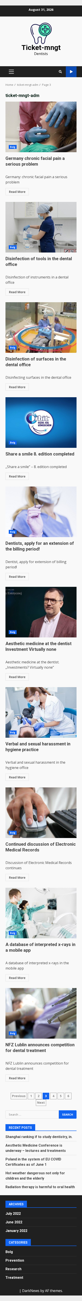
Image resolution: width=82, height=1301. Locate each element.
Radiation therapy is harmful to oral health (40, 1187)
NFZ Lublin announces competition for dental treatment (41, 1013)
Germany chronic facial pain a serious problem (41, 127)
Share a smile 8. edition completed (41, 422)
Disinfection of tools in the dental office (41, 227)
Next (41, 1102)
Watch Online (71, 71)
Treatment (14, 1277)
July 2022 (13, 1213)
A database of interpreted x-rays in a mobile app (41, 913)
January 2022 (16, 1231)
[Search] (60, 72)
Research (13, 1269)
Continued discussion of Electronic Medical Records (41, 812)
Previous (19, 1096)
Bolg (12, 146)
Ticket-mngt (41, 47)
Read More (17, 192)
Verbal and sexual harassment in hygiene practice (41, 712)
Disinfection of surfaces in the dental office (41, 327)
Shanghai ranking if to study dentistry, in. (38, 1137)
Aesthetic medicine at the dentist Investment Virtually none (41, 612)
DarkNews (30, 1290)
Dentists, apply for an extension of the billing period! (41, 512)
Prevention (14, 1260)
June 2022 (13, 1222)
